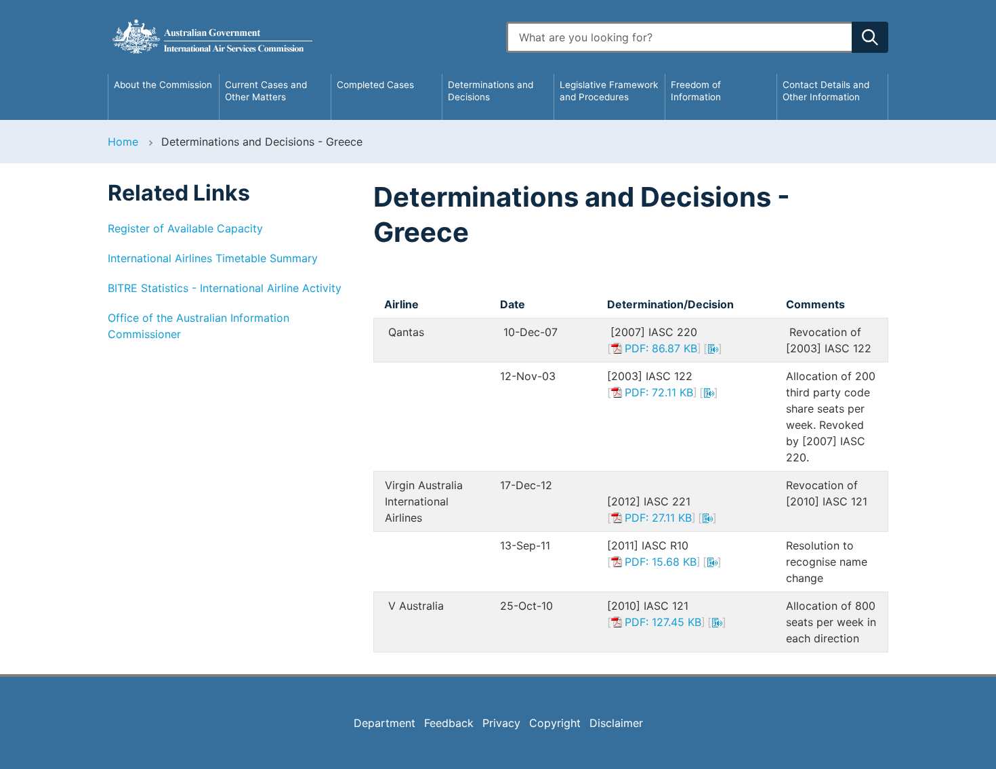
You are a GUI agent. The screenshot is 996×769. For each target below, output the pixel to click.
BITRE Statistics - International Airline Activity (224, 288)
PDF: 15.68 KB (661, 561)
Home (123, 141)
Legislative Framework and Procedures (609, 90)
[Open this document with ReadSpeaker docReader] (712, 348)
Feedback (449, 723)
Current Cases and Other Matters (266, 90)
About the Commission (163, 84)
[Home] (299, 37)
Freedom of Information (696, 90)
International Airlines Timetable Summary (213, 258)
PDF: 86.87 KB (661, 348)
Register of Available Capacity (185, 228)
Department (384, 723)
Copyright (555, 723)
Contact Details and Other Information (826, 90)
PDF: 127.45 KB (663, 622)
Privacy (501, 723)
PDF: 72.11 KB (659, 392)
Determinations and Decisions (490, 90)
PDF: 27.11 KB (658, 517)
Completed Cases (375, 84)
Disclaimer (616, 723)
